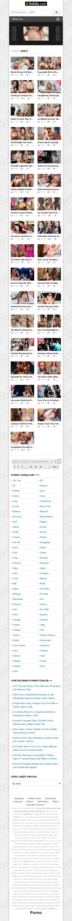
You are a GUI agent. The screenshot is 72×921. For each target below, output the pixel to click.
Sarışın (43, 604)
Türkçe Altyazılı (47, 635)
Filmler (43, 537)
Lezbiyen (44, 573)
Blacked (44, 511)
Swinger (17, 619)
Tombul (16, 625)
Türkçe (16, 635)
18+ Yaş (17, 480)
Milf (14, 583)
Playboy (17, 594)
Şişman (43, 614)
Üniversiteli (45, 640)
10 (31, 467)
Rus (42, 599)
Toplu (42, 625)
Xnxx (15, 650)
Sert (15, 609)
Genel (43, 547)
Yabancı (17, 656)
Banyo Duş (45, 506)
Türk (42, 630)
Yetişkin (17, 661)
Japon (43, 568)
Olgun (16, 589)
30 (41, 467)
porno (26, 861)
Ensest (43, 527)
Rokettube (18, 599)
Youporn (17, 666)
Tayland (44, 619)
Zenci (42, 666)
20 (36, 467)
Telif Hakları (43, 801)
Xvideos (44, 650)
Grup (15, 558)
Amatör (16, 491)
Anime (16, 496)
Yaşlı (42, 656)
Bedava (16, 511)
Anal (42, 491)
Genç (15, 547)
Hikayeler (44, 563)
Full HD (16, 542)
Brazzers (17, 516)
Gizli (15, 552)
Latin (15, 573)
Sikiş (15, 614)
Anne (42, 496)
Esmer (43, 532)
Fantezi (16, 537)
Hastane (44, 558)
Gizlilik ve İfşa (34, 798)
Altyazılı (44, 485)
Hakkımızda (50, 798)
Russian (17, 604)
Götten (43, 552)
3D (41, 480)
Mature (43, 578)
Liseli (15, 578)
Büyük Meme (46, 516)
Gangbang (45, 542)
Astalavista (45, 501)
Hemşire (17, 563)
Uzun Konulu (19, 645)
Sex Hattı (44, 609)
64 (14, 485)
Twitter (16, 640)
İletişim (29, 801)
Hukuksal (17, 801)
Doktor (16, 527)
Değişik (43, 522)
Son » (55, 467)
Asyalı (16, 506)
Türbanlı (17, 630)
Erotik (16, 532)
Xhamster (44, 645)
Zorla (15, 671)
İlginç (15, 568)
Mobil (42, 583)
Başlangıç (19, 798)
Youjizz (43, 661)
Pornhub (44, 594)
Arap (15, 501)
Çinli (15, 522)
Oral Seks (45, 589)
